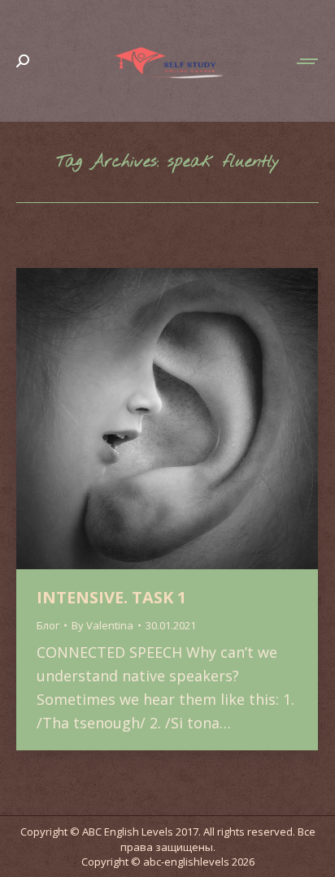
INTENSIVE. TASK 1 (111, 597)
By (102, 625)
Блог (48, 625)
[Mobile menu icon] (308, 61)
